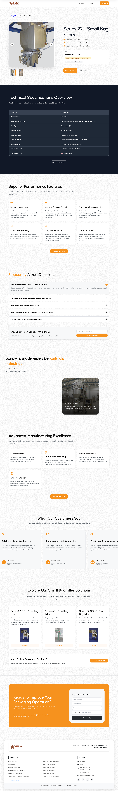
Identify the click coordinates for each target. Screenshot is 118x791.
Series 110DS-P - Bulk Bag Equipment (18, 776)
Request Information (59, 251)
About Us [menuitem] (81, 3)
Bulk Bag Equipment (14, 767)
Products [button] (91, 3)
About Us (82, 761)
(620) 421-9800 (84, 772)
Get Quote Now (70, 70)
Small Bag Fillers (13, 16)
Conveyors (11, 764)
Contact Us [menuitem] (104, 3)
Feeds (81, 764)
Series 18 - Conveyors (49, 770)
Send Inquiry (87, 718)
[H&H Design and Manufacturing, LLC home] (14, 3)
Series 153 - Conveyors (49, 764)
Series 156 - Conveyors (49, 773)
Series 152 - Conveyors (15, 773)
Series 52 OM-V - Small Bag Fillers (52, 776)
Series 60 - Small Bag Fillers (51, 761)
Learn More (24, 645)
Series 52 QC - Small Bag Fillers (17, 770)
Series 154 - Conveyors (49, 767)
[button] (14, 780)
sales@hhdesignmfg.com (87, 775)
